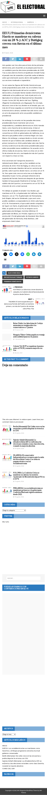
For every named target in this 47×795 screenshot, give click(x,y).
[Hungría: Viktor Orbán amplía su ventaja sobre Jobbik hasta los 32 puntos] (6, 337)
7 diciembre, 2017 (20, 339)
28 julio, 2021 (18, 353)
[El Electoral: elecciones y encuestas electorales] (23, 12)
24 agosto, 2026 (19, 448)
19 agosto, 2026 (19, 497)
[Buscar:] (23, 578)
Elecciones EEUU (14, 273)
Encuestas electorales (13, 277)
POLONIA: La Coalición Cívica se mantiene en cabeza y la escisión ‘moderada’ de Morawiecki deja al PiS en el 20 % (29, 476)
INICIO (4, 745)
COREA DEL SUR (8, 768)
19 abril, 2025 (8, 53)
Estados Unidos (32, 277)
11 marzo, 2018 (19, 330)
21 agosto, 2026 (19, 481)
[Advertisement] (23, 548)
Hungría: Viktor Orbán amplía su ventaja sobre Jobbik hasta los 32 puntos (28, 336)
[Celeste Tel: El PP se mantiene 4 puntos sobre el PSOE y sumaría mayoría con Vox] (6, 348)
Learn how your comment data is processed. (23, 420)
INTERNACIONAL (17, 22)
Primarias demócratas (12, 281)
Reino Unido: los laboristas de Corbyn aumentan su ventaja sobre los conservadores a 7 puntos (28, 325)
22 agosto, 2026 (19, 466)
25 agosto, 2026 (19, 433)
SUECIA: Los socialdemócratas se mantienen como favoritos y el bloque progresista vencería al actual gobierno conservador (21, 751)
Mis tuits (5, 522)
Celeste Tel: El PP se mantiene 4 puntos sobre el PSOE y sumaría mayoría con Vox (28, 348)
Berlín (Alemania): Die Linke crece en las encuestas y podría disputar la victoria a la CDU (29, 428)
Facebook (9, 774)
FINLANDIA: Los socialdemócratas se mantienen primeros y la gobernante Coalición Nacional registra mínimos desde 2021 (28, 491)
